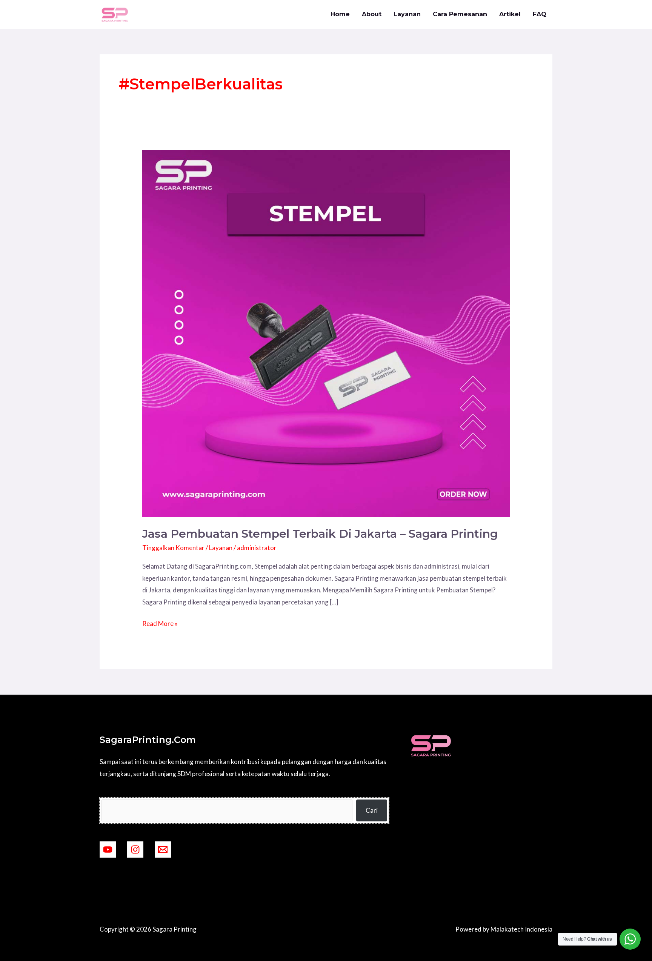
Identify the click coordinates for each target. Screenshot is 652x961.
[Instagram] (135, 849)
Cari (372, 810)
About (371, 14)
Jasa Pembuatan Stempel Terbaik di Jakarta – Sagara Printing (320, 534)
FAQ (539, 14)
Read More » (160, 622)
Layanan (407, 14)
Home (340, 14)
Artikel (510, 14)
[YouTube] (108, 849)
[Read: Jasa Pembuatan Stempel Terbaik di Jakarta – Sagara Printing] (325, 333)
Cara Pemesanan (460, 14)
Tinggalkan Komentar (173, 548)
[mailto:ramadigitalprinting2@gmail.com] (163, 849)
